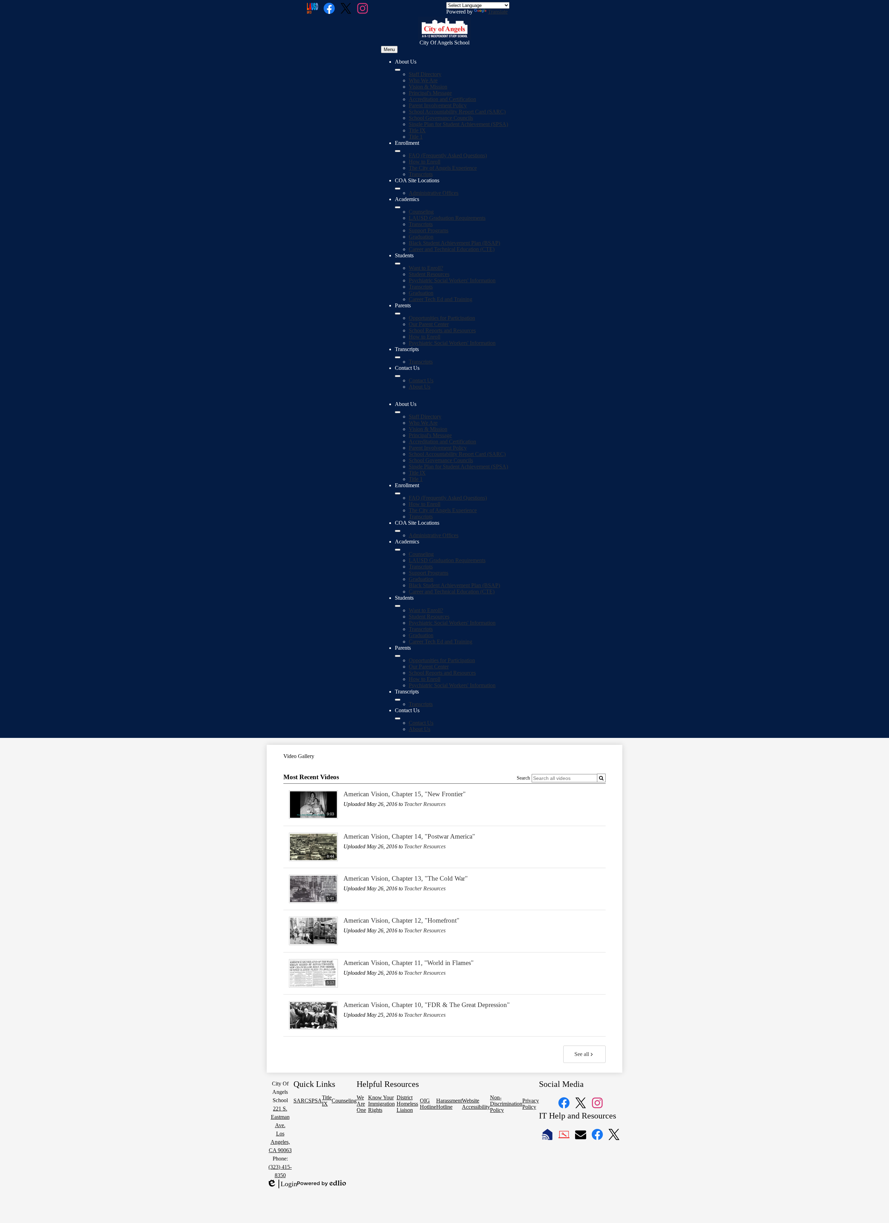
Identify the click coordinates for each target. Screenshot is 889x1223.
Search (523, 778)
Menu (389, 49)
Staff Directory (425, 74)
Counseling (421, 212)
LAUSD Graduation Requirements (447, 218)
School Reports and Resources (442, 330)
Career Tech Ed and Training (440, 299)
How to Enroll (424, 162)
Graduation (421, 237)
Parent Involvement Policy (438, 105)
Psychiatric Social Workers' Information (452, 280)
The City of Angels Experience (443, 168)
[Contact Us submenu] (397, 376)
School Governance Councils (441, 118)
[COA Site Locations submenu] (397, 189)
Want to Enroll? (426, 268)
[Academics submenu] (397, 207)
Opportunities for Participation (442, 318)
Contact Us (421, 380)
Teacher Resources (425, 804)
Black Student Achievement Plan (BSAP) (454, 243)
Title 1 (416, 137)
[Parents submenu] (397, 314)
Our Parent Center (429, 324)
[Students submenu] (397, 264)
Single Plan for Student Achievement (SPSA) (458, 124)
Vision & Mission (428, 87)
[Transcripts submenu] (397, 357)
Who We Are (423, 80)
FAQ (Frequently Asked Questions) (448, 155)
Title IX (417, 130)
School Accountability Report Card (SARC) (457, 112)
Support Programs (428, 230)
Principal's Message (430, 93)
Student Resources (429, 274)
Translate (498, 12)
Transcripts (421, 174)
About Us (419, 387)
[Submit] (601, 778)
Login (282, 1184)
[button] (397, 412)
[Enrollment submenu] (397, 151)
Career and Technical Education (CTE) (452, 249)
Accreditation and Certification (442, 99)
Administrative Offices (433, 193)
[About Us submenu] (397, 70)
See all (581, 1054)
